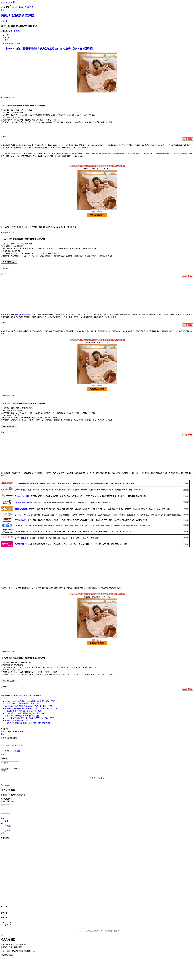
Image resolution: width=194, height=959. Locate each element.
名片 (6, 40)
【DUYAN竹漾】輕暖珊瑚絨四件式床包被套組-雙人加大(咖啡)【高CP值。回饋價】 (49, 48)
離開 (11, 955)
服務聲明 (116, 931)
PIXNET (82, 931)
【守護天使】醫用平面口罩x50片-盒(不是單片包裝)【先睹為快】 (28, 723)
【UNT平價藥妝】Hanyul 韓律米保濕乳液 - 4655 (22, 704)
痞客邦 (12, 745)
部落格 (7, 38)
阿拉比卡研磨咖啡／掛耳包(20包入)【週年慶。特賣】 (24, 711)
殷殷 (2, 734)
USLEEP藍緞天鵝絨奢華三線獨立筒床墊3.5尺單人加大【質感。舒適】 (30, 718)
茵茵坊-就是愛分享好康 (17, 15)
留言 (16, 745)
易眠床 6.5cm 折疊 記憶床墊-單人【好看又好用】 (22, 716)
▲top (2, 754)
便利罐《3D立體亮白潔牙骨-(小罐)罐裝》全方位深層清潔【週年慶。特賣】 (32, 708)
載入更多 (4, 758)
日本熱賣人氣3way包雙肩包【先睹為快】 (19, 720)
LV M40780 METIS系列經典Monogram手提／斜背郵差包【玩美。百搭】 (30, 701)
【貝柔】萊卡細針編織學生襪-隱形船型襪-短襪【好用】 (25, 713)
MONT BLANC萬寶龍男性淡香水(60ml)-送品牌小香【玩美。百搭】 (29, 706)
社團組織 (17, 31)
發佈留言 (4, 771)
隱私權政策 (108, 931)
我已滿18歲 (5, 955)
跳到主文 (4, 21)
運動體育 (16, 751)
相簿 (6, 35)
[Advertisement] (97, 295)
